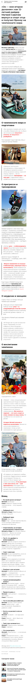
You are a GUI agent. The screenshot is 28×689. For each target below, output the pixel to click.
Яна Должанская (15, 646)
